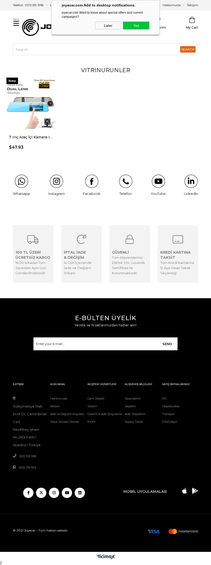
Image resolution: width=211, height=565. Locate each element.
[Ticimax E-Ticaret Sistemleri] (105, 557)
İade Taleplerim (135, 414)
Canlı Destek (95, 398)
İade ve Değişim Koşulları (67, 414)
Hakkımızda (172, 5)
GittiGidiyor (169, 421)
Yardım (92, 406)
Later (108, 25)
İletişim (192, 5)
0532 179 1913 (27, 467)
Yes (136, 25)
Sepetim (130, 406)
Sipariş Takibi (134, 421)
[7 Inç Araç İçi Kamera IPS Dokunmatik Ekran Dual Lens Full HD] (31, 102)
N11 (164, 398)
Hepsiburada (170, 406)
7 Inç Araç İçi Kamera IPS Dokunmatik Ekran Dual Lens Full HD (31, 137)
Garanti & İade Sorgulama (104, 414)
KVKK (91, 421)
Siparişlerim (133, 398)
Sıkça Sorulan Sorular (64, 421)
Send (167, 344)
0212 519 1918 (28, 456)
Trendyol (168, 414)
